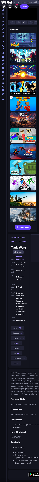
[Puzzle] (3, 72)
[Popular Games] (3, 21)
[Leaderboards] (3, 36)
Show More (24, 227)
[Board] (3, 53)
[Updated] (3, 25)
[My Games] (10, 6)
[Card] (3, 57)
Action (21, 237)
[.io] (3, 68)
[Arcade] (3, 49)
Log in (24, 6)
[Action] (3, 42)
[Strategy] (3, 86)
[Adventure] (3, 45)
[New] (3, 18)
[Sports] (3, 83)
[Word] (3, 94)
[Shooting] (3, 75)
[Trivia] (3, 90)
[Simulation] (3, 79)
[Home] (3, 10)
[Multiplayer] (3, 32)
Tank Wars (22, 241)
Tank (13, 241)
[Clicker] (3, 60)
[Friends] (4, 6)
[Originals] (3, 29)
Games (14, 237)
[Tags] (3, 99)
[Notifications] (16, 6)
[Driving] (3, 64)
